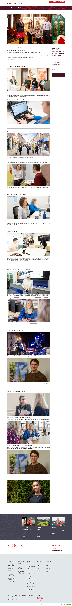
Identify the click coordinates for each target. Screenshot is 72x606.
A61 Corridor (29, 582)
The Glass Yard (29, 576)
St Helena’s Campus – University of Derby (30, 580)
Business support (10, 574)
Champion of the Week (21, 573)
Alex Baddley (28, 124)
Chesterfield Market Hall (30, 589)
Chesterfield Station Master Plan (31, 567)
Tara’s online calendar (45, 187)
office (14, 258)
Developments (29, 561)
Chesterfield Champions (35, 55)
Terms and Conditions (16, 596)
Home (9, 595)
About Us (12, 595)
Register (19, 595)
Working (38, 568)
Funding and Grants (11, 575)
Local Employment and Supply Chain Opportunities (11, 579)
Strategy (19, 567)
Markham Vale (29, 572)
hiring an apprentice (38, 297)
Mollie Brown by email (33, 323)
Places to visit (48, 571)
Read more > (53, 533)
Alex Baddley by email (23, 223)
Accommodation (48, 562)
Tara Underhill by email (32, 187)
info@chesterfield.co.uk (30, 262)
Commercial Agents (11, 564)
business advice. (40, 258)
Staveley (28, 568)
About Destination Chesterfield (20, 563)
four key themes (17, 57)
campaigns (14, 95)
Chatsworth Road (29, 590)
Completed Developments (31, 573)
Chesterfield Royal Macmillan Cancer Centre (31, 578)
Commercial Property (11, 562)
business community (16, 259)
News (51, 1)
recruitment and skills (34, 258)
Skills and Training (11, 577)
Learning (38, 562)
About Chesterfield (39, 561)
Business (9, 561)
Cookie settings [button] (63, 604)
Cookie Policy (10, 596)
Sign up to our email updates (56, 550)
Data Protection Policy (25, 595)
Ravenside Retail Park (30, 585)
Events (54, 1)
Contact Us (62, 1)
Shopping (47, 564)
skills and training (16, 297)
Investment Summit (30, 259)
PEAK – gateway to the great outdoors (30, 564)
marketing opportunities (41, 95)
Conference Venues (11, 581)
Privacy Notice (31, 595)
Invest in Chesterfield (11, 565)
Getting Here (48, 568)
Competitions (48, 569)
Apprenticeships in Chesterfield (39, 570)
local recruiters (46, 297)
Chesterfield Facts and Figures (11, 572)
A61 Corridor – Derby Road (31, 586)
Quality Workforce (10, 568)
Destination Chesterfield (14, 3)
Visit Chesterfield (48, 561)
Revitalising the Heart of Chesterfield (30, 570)
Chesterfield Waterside (30, 562)
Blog (58, 1)
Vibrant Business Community (10, 570)
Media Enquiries (20, 568)
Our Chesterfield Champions (20, 575)
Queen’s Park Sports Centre (31, 583)
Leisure (38, 564)
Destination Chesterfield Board (28, 57)
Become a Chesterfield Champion (21, 572)
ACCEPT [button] (69, 604)
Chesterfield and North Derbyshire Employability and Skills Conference (25, 298)
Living (38, 565)
